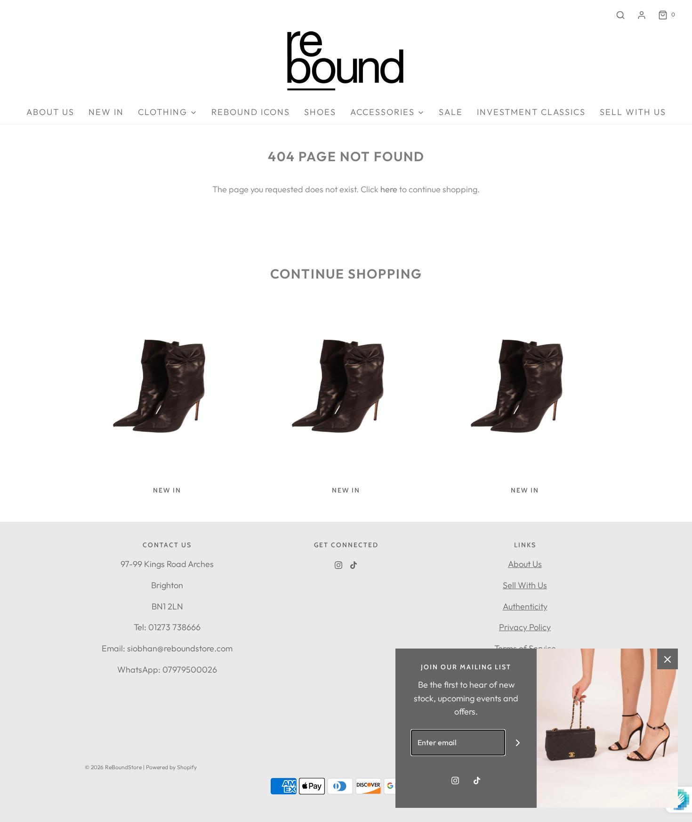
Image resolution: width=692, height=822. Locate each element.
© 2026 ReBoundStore (113, 767)
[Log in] (641, 15)
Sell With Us (525, 585)
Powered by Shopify (171, 767)
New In (106, 112)
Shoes (320, 112)
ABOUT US (50, 112)
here (388, 189)
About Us (525, 564)
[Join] (518, 743)
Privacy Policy (525, 627)
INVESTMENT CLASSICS (531, 112)
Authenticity (525, 606)
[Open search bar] (620, 14)
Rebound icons (250, 112)
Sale (451, 112)
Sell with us (633, 112)
